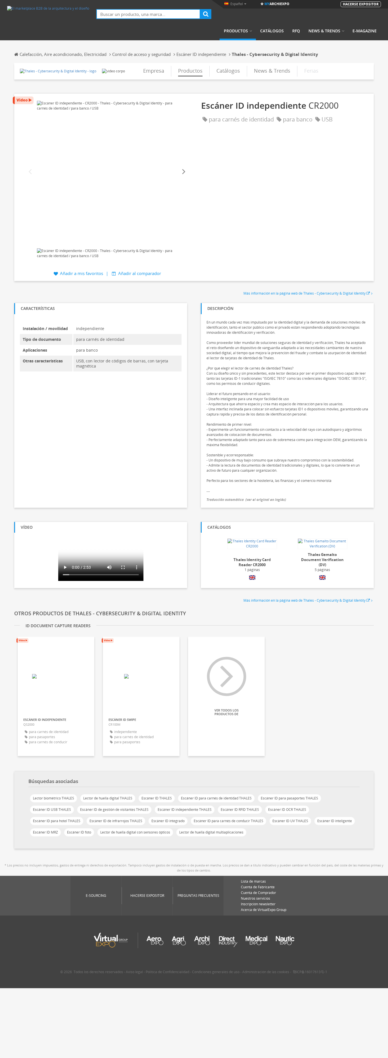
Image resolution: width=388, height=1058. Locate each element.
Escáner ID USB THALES (52, 809)
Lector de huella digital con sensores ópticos (135, 832)
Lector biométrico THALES (53, 798)
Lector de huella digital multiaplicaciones (211, 832)
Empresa (153, 70)
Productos (236, 30)
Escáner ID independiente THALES (185, 809)
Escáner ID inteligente (334, 820)
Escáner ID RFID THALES (240, 809)
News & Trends (324, 30)
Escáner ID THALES (156, 798)
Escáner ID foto (79, 832)
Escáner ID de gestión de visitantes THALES (114, 809)
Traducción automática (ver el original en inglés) (246, 499)
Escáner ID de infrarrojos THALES (115, 820)
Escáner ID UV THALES (290, 820)
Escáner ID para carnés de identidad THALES (216, 798)
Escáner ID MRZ (45, 832)
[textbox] (148, 14)
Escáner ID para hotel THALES (56, 820)
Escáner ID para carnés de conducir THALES (228, 820)
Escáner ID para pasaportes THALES (289, 798)
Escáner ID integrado (168, 820)
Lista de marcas (253, 881)
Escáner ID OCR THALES (287, 809)
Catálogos (272, 30)
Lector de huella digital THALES (107, 798)
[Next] (183, 172)
